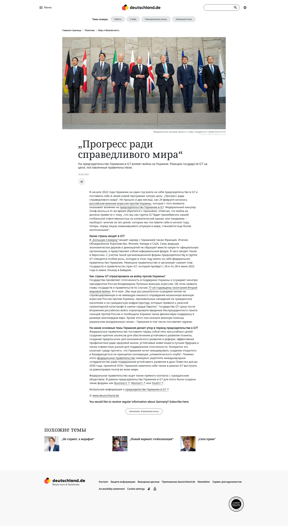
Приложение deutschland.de (178, 481)
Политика (90, 30)
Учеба (133, 19)
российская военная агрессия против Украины (120, 203)
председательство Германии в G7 (142, 207)
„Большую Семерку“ (105, 240)
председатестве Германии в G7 (145, 389)
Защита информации (123, 481)
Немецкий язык (184, 19)
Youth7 (156, 383)
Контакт (103, 481)
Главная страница (71, 30)
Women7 (137, 383)
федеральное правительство (116, 358)
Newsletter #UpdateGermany (144, 411)
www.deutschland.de (105, 395)
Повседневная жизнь (156, 19)
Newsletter (204, 481)
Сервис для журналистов (227, 481)
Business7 (120, 383)
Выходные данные (148, 481)
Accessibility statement (112, 488)
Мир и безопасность (108, 30)
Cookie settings (136, 488)
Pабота (117, 19)
